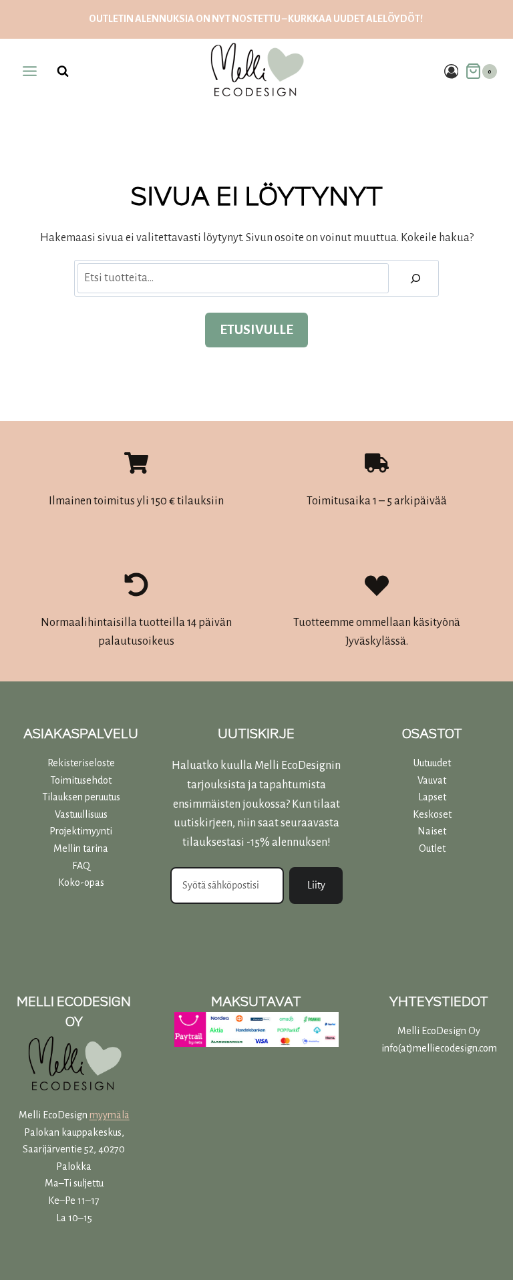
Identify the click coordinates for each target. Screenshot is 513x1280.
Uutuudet (432, 763)
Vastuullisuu (79, 814)
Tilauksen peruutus (81, 797)
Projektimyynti (80, 831)
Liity (316, 885)
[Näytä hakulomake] (63, 71)
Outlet (432, 848)
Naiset (431, 831)
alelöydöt (393, 18)
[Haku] (415, 278)
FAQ (81, 865)
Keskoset (432, 814)
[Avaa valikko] (30, 71)
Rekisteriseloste (81, 763)
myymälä (110, 1115)
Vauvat (431, 780)
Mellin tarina (80, 848)
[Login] (451, 71)
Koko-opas (81, 882)
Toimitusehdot (81, 780)
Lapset (432, 797)
